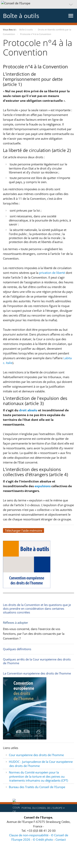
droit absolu (28, 410)
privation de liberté (52, 273)
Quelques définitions (17, 649)
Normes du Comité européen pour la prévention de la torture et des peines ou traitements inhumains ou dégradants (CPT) (38, 776)
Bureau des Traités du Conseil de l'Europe (37, 787)
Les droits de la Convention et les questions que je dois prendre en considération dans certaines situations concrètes (37, 608)
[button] (38, 4)
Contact (60, 839)
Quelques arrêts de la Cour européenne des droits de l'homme (37, 661)
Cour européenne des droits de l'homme (36, 755)
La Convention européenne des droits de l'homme (37, 673)
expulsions (43, 486)
